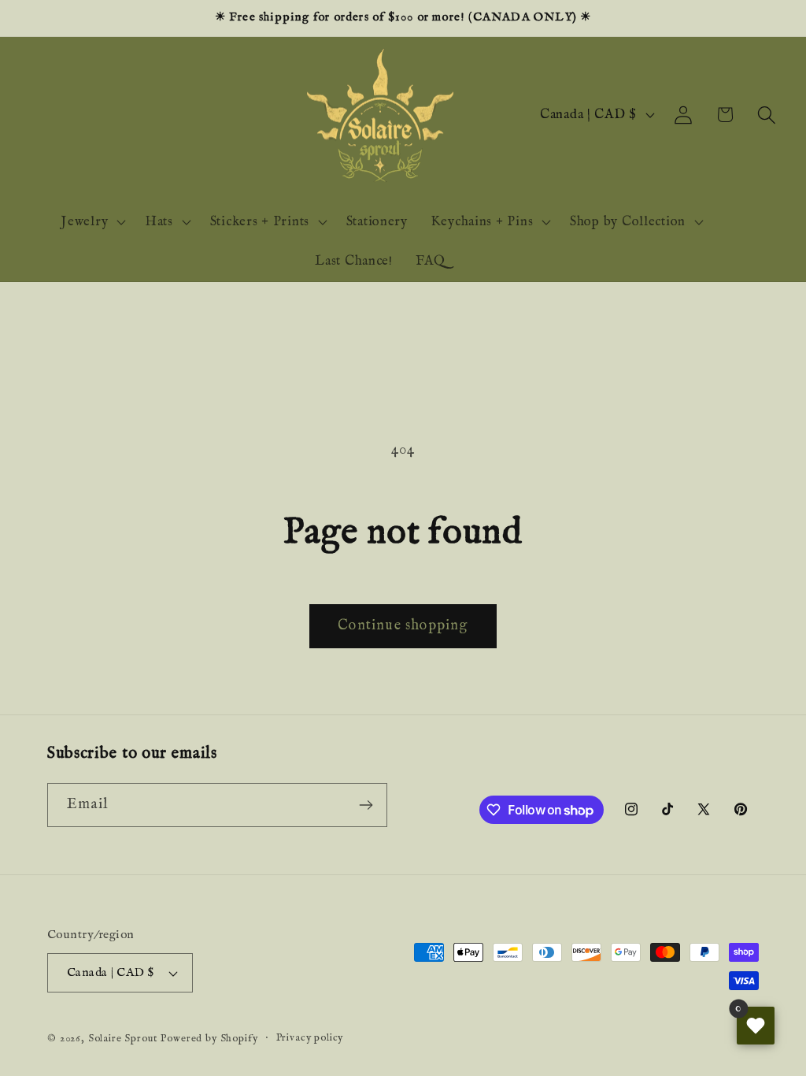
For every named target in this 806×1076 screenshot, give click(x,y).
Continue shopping (403, 626)
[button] (766, 114)
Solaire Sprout (123, 1038)
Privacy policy (310, 1037)
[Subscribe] (365, 805)
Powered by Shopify (209, 1038)
